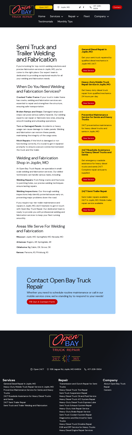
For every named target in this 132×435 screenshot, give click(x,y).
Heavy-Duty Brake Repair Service (74, 411)
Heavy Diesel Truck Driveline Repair (75, 424)
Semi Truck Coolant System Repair (75, 414)
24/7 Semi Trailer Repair (15, 402)
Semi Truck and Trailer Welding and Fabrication (25, 405)
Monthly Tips (65, 21)
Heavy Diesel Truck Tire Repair (73, 390)
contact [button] (117, 7)
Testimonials (45, 21)
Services (55, 16)
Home (41, 16)
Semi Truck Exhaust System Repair (75, 405)
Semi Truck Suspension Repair (73, 393)
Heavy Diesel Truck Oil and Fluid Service (77, 396)
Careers (107, 390)
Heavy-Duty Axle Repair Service (74, 408)
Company (100, 16)
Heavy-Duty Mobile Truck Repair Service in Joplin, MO (29, 386)
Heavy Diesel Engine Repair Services (76, 430)
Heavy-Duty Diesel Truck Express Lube (77, 402)
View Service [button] (88, 70)
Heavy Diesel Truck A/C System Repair (77, 399)
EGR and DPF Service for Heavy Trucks (77, 427)
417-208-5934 (94, 369)
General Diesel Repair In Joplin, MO (20, 383)
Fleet (87, 16)
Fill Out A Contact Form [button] (42, 301)
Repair (72, 16)
